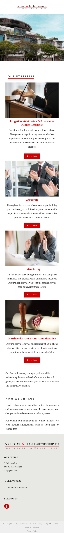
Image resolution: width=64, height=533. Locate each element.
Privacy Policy (32, 531)
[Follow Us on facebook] (6, 506)
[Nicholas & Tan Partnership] (32, 7)
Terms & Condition (32, 528)
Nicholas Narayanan (17, 487)
